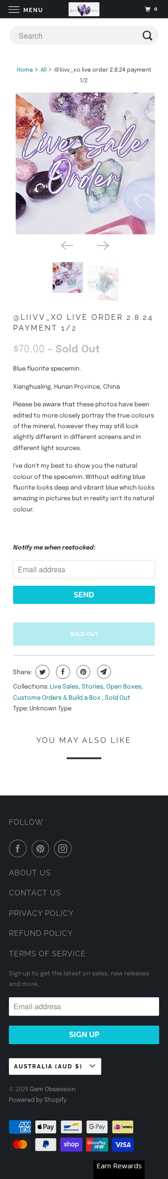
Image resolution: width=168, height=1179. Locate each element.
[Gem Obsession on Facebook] (19, 848)
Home (25, 70)
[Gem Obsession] (84, 9)
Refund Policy (41, 933)
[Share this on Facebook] (62, 672)
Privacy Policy (41, 913)
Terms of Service (47, 953)
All (44, 70)
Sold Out (117, 698)
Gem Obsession (53, 1089)
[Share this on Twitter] (41, 672)
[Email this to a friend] (103, 672)
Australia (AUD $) (49, 1066)
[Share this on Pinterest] (82, 672)
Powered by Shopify (38, 1100)
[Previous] (66, 244)
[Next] (102, 244)
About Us (30, 872)
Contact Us (35, 892)
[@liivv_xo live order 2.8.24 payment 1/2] (84, 163)
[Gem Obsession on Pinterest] (42, 848)
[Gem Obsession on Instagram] (65, 848)
